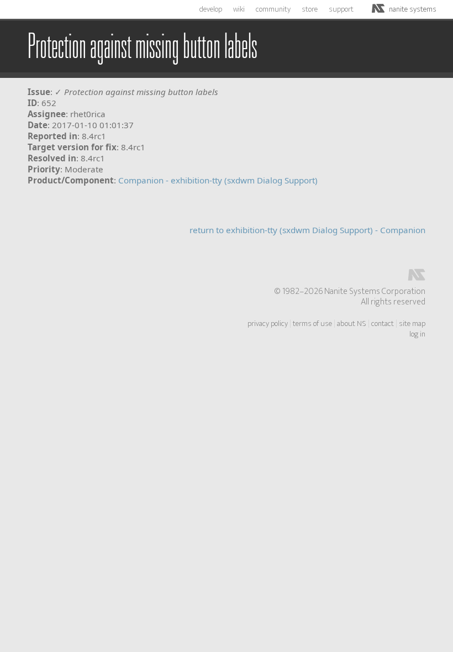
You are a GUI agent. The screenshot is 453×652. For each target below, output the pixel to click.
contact (382, 323)
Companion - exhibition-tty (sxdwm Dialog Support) (218, 180)
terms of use (312, 323)
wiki (239, 9)
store (310, 9)
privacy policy (267, 323)
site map (412, 323)
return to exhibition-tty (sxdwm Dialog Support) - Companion (307, 229)
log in (417, 334)
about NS (351, 323)
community (273, 9)
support (341, 9)
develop (210, 9)
